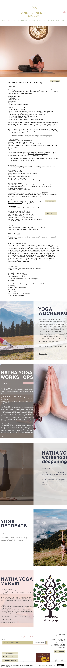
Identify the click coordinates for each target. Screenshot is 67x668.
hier (47, 484)
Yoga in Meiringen (14, 96)
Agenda (10, 104)
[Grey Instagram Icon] (56, 661)
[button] (64, 11)
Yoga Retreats (12, 101)
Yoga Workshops (13, 99)
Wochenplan (43, 354)
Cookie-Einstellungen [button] (43, 665)
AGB (2, 437)
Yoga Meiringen (13, 238)
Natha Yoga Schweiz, (15, 203)
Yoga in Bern (12, 98)
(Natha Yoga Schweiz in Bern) (38, 154)
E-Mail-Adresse (5, 639)
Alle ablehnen (52, 665)
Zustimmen (60, 665)
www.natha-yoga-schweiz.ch (58, 645)
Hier (18, 234)
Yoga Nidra (11, 103)
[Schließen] (65, 665)
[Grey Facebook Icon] (62, 661)
